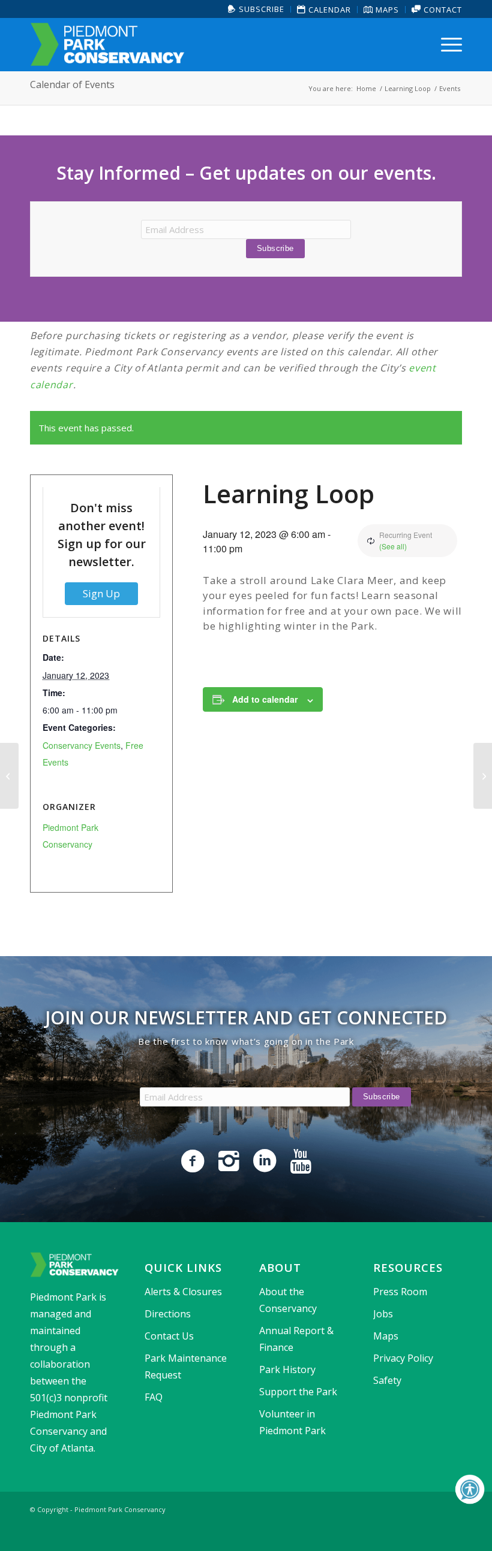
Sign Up (101, 593)
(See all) (393, 546)
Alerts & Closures (183, 1291)
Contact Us (169, 1336)
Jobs (383, 1313)
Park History (287, 1369)
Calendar (328, 9)
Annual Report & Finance (296, 1339)
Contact (441, 9)
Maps (386, 9)
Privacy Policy (403, 1358)
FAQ (154, 1397)
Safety (387, 1380)
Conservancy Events (82, 745)
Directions (168, 1313)
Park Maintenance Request (186, 1366)
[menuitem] (256, 9)
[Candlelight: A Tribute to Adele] (9, 776)
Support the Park (298, 1391)
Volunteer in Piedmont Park (292, 1422)
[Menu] (448, 44)
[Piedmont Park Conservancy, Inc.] (107, 44)
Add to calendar (265, 699)
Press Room (400, 1291)
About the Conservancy (288, 1300)
